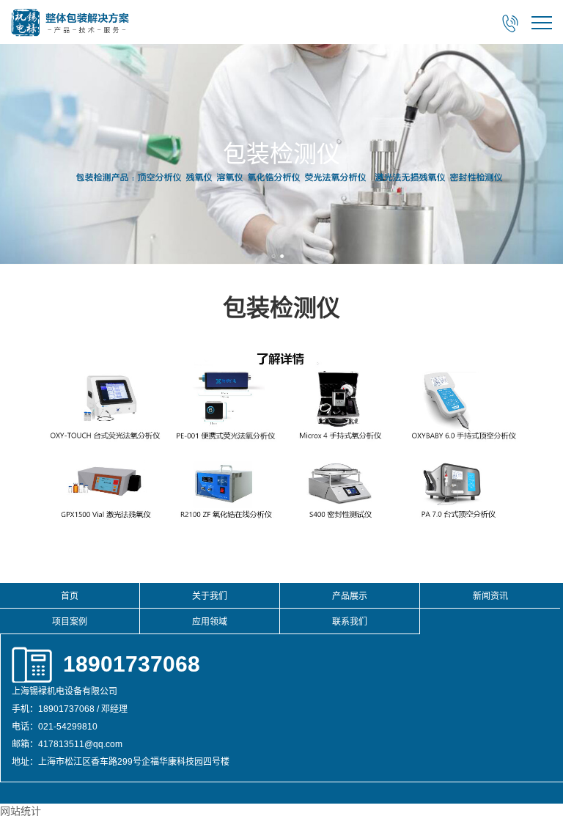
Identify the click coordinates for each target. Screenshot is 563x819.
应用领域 (209, 622)
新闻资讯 (490, 596)
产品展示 (349, 596)
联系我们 (349, 622)
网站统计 (20, 811)
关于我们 (209, 596)
